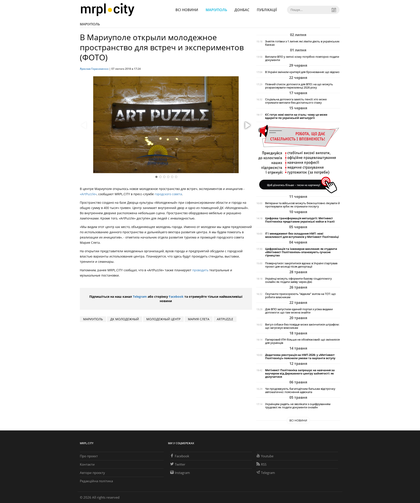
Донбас (241, 9)
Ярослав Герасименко (94, 69)
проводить (200, 270)
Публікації (267, 9)
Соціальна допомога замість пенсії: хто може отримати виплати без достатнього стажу (296, 101)
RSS (263, 464)
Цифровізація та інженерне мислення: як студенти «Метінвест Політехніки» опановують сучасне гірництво (301, 252)
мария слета (198, 319)
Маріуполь (216, 9)
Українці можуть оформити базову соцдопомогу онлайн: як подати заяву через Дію (298, 280)
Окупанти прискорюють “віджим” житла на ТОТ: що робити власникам (300, 295)
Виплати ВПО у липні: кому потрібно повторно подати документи (302, 58)
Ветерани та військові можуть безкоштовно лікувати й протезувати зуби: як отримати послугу (302, 205)
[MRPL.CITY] (107, 9)
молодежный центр (163, 319)
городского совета (168, 194)
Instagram (182, 472)
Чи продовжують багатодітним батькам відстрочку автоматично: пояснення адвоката (300, 390)
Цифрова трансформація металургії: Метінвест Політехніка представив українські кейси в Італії (300, 220)
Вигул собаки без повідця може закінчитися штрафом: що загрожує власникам (302, 326)
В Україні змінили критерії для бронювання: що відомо (302, 72)
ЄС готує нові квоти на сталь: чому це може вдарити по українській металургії (296, 116)
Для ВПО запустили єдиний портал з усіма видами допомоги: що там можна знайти (299, 311)
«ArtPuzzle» (88, 194)
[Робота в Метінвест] (298, 159)
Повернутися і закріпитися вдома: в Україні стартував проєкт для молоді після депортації (301, 265)
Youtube (267, 456)
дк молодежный (124, 319)
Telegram (140, 296)
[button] (247, 125)
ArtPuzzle (225, 319)
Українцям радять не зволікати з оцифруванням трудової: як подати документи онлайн (298, 405)
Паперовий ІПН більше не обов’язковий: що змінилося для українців (302, 341)
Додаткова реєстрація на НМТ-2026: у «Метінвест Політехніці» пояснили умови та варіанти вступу (300, 356)
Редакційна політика (96, 481)
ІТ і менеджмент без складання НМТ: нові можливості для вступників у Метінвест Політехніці (302, 235)
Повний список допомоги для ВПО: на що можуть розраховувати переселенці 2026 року (299, 86)
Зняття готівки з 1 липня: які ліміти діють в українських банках (302, 43)
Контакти (87, 464)
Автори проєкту (92, 472)
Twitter (180, 464)
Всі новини (186, 9)
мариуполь (93, 319)
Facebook (176, 296)
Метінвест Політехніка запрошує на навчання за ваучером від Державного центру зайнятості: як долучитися (300, 373)
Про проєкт (89, 456)
